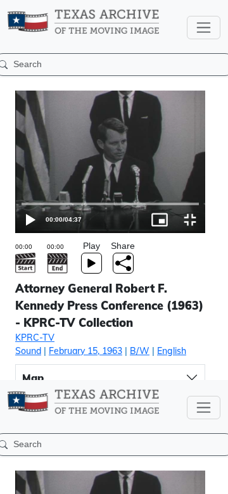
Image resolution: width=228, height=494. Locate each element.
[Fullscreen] (213, 479)
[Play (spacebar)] (15, 479)
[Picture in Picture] (182, 479)
